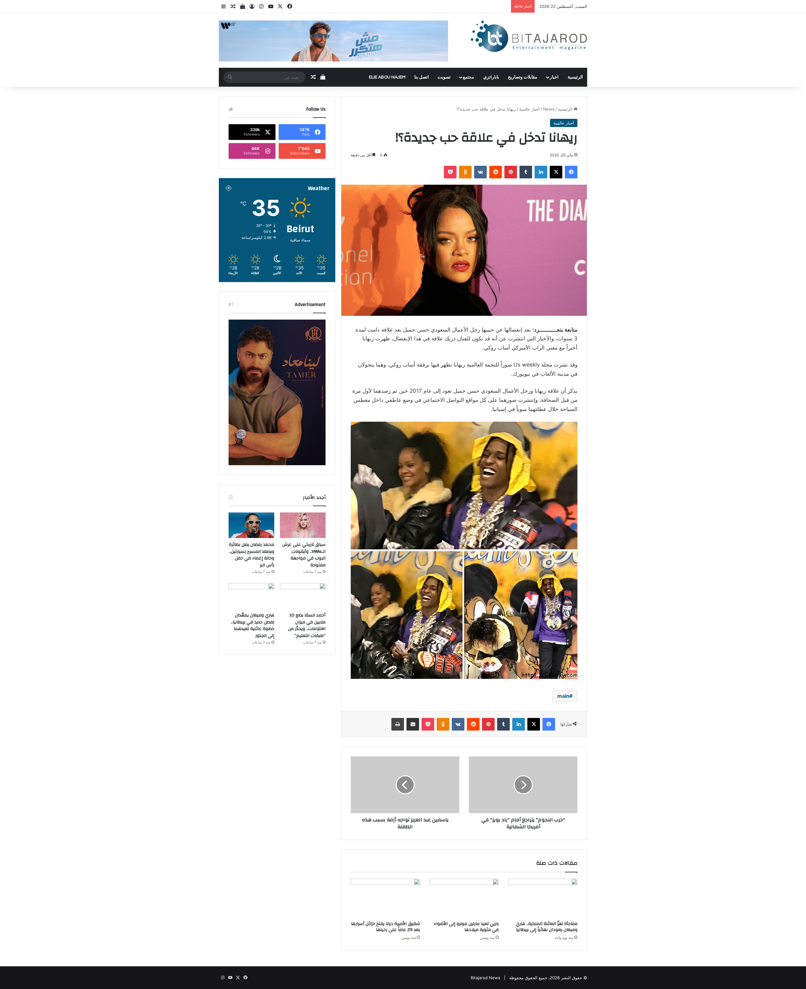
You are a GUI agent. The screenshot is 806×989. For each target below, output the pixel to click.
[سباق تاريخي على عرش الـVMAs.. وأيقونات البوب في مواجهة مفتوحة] (303, 525)
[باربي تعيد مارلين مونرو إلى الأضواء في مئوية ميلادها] (464, 898)
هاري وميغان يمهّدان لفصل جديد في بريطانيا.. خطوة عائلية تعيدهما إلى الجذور (252, 625)
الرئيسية (575, 77)
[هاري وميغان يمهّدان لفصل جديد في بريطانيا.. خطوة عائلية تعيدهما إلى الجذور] (251, 596)
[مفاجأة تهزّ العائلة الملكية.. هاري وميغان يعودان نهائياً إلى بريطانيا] (542, 898)
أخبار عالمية (529, 109)
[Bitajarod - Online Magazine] (529, 37)
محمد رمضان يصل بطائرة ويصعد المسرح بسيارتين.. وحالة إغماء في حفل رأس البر (251, 555)
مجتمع (468, 77)
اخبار (554, 77)
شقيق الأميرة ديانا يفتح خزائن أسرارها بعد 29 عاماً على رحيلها (385, 927)
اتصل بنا (421, 77)
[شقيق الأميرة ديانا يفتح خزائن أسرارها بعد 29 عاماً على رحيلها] (385, 898)
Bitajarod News (485, 977)
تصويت (444, 77)
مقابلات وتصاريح (522, 77)
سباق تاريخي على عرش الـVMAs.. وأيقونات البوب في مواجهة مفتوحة (304, 555)
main (563, 696)
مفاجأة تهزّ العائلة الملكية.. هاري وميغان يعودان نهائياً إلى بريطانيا (546, 927)
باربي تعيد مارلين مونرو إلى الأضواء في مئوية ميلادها (466, 927)
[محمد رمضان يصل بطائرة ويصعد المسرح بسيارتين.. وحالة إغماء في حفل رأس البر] (251, 525)
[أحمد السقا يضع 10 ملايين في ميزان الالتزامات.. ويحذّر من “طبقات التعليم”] (303, 596)
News (548, 109)
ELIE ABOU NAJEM (387, 77)
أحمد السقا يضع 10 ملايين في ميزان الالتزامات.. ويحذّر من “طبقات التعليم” (307, 625)
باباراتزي (491, 77)
